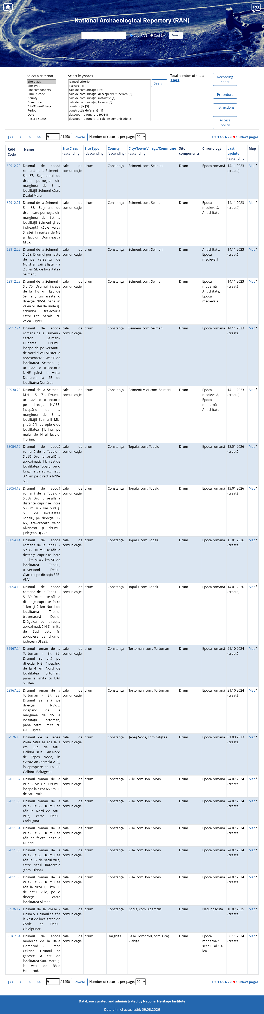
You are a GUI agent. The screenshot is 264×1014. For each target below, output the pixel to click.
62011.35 (13, 850)
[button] (256, 8)
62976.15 (13, 737)
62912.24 (13, 328)
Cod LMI (159, 35)
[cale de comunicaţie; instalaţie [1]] (109, 98)
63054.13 (13, 488)
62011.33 (13, 801)
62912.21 (13, 202)
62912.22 (13, 249)
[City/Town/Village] (41, 106)
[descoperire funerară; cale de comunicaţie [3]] (109, 119)
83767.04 (13, 936)
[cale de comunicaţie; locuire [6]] (109, 102)
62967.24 (13, 648)
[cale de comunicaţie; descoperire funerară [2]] (109, 94)
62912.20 (13, 165)
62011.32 (13, 779)
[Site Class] (41, 82)
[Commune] (41, 102)
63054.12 (13, 446)
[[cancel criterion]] (109, 82)
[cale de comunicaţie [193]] (109, 90)
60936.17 (13, 909)
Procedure (225, 94)
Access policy (225, 122)
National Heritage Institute (164, 1001)
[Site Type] (41, 86)
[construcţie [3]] (109, 106)
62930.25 (13, 390)
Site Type (92, 148)
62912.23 (13, 281)
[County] (41, 98)
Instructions (225, 107)
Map (252, 165)
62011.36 (13, 877)
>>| (40, 137)
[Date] (41, 115)
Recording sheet (225, 79)
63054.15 (13, 587)
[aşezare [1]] (109, 86)
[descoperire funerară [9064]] (109, 115)
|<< (10, 137)
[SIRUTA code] (41, 94)
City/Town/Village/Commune (152, 148)
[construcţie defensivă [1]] (109, 110)
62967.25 (13, 690)
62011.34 (13, 828)
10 (237, 137)
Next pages (249, 137)
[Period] (41, 110)
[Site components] (41, 90)
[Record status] (41, 119)
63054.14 (13, 540)
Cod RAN (140, 35)
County (114, 148)
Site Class (70, 148)
